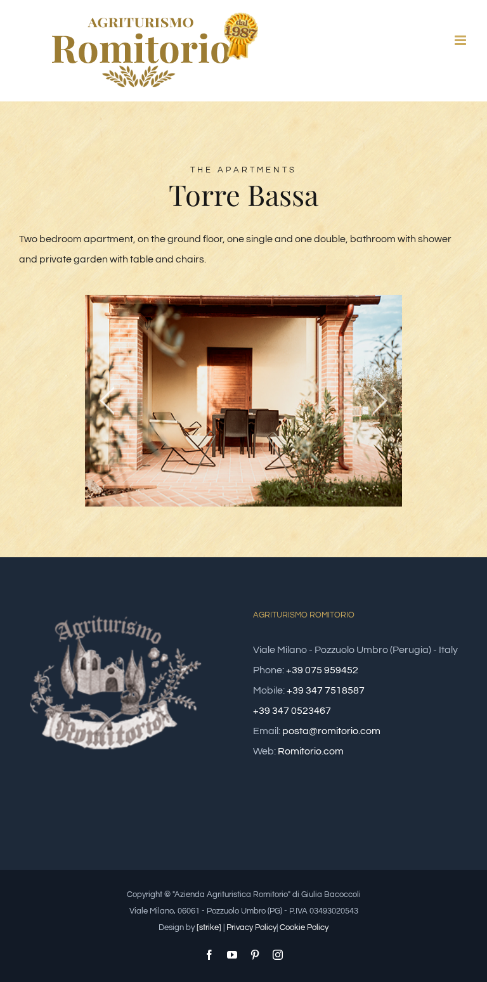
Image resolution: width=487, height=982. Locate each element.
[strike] (209, 927)
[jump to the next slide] (380, 401)
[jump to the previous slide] (107, 401)
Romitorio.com (311, 751)
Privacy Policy (251, 927)
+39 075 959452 (322, 670)
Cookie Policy (304, 927)
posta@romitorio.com (331, 731)
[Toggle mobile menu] (461, 40)
